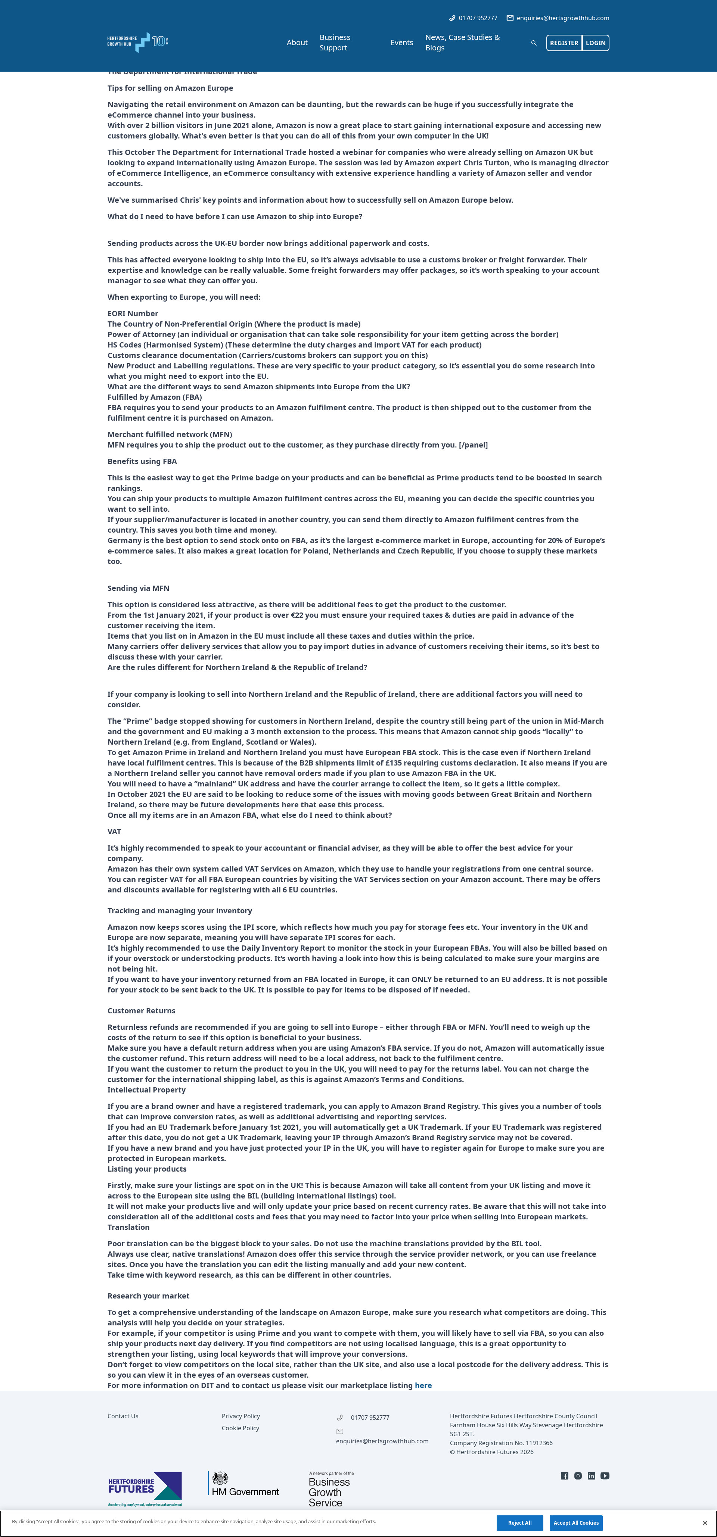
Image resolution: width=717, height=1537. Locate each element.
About (297, 42)
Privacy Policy (241, 1416)
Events (402, 42)
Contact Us (123, 1416)
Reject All (520, 1522)
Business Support (335, 42)
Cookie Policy (240, 1428)
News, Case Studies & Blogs (462, 42)
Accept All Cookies (576, 1522)
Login (596, 43)
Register (564, 43)
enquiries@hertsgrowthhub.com (562, 18)
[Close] (705, 1523)
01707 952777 (477, 18)
